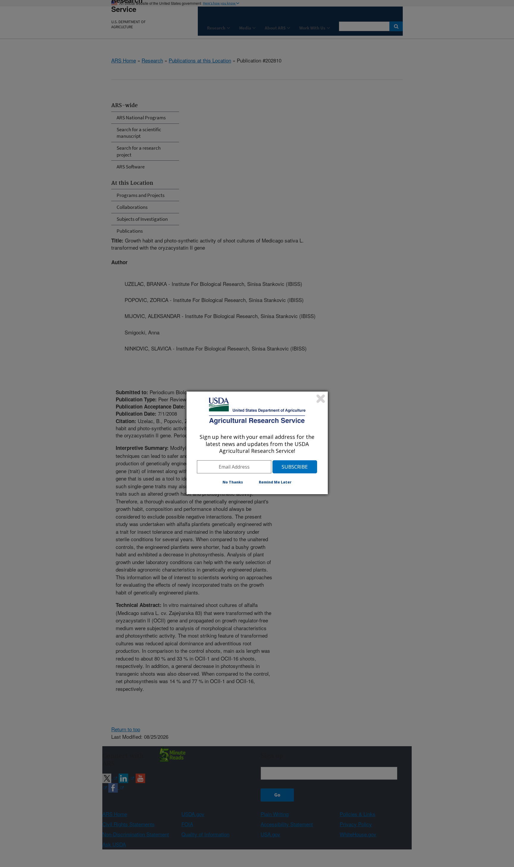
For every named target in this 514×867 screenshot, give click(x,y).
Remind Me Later (275, 482)
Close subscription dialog (320, 399)
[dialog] (257, 443)
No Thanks (232, 482)
